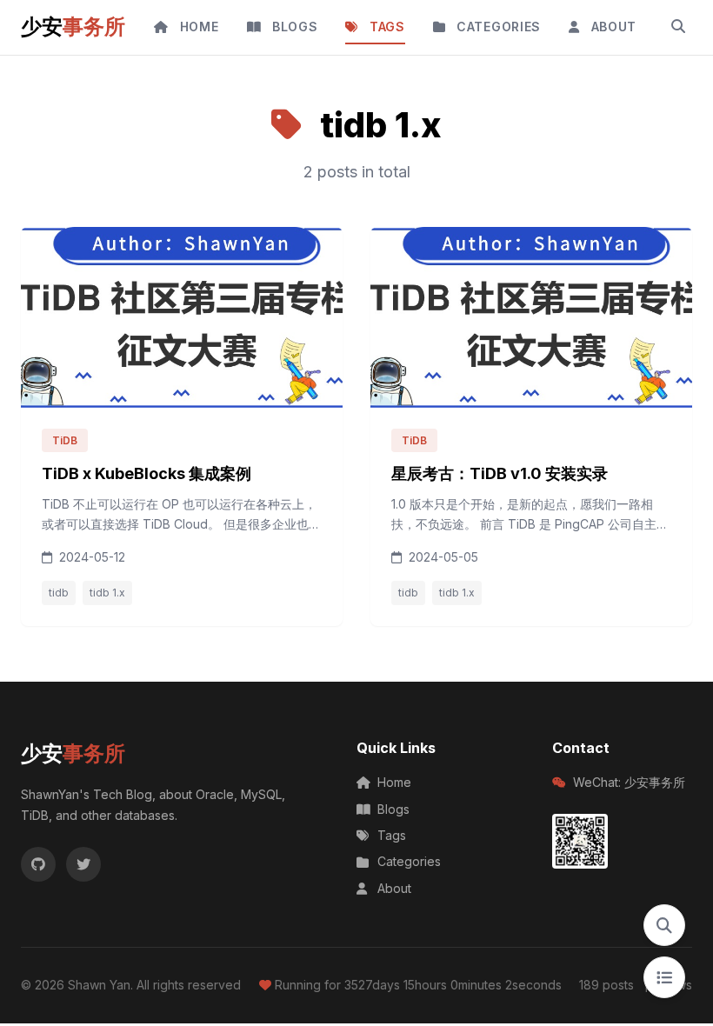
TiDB (64, 440)
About (394, 888)
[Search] (678, 27)
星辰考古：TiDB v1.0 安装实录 (499, 473)
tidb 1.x (107, 592)
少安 (73, 26)
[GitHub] (38, 864)
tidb (59, 592)
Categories (409, 861)
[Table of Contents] (664, 977)
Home (394, 782)
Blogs (393, 809)
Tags (391, 835)
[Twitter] (83, 864)
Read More (276, 557)
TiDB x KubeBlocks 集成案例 (146, 473)
